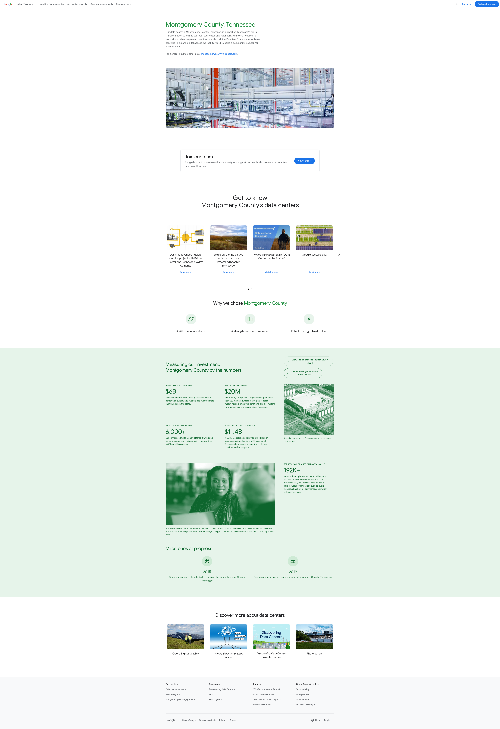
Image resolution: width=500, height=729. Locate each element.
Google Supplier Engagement (180, 699)
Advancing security (77, 4)
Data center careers (176, 689)
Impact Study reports (263, 694)
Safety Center (303, 699)
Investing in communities (51, 4)
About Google (189, 720)
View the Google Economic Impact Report (304, 373)
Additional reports (262, 704)
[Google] (170, 720)
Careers (466, 4)
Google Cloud (303, 694)
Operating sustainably (101, 4)
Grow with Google (305, 704)
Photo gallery (216, 699)
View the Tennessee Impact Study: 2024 (310, 361)
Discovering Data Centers (222, 689)
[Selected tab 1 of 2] (248, 289)
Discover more (123, 4)
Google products (207, 720)
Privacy (223, 720)
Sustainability (302, 689)
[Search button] (457, 4)
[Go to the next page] (339, 254)
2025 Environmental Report (266, 689)
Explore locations (487, 4)
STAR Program (173, 694)
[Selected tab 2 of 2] (251, 289)
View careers (305, 161)
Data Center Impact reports (267, 699)
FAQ (211, 694)
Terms (233, 720)
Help (317, 720)
